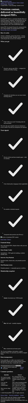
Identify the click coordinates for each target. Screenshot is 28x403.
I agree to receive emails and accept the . (15, 367)
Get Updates (13, 30)
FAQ (6, 2)
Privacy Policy (22, 367)
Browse (4, 4)
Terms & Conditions (14, 395)
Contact (22, 2)
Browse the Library (5, 30)
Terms (18, 2)
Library (2, 2)
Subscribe (9, 2)
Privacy (14, 2)
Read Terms (4, 239)
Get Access (10, 4)
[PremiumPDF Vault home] (6, 1)
